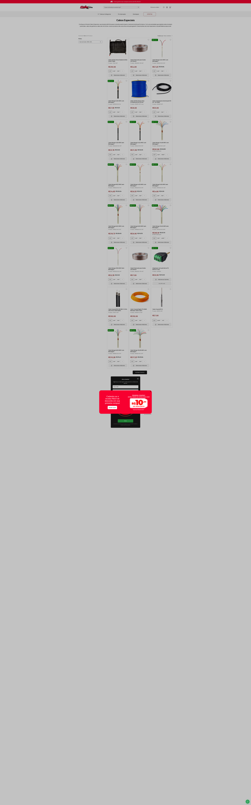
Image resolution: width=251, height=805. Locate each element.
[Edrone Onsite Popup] (125, 402)
